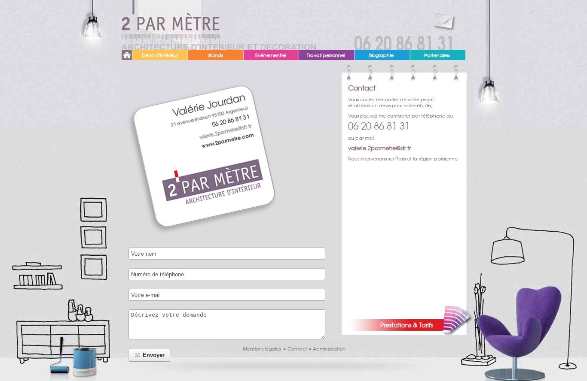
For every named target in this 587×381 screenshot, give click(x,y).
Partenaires (437, 54)
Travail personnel (326, 54)
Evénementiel (270, 54)
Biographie (381, 54)
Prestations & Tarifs (406, 325)
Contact (297, 348)
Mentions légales (262, 348)
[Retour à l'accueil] (171, 25)
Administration (329, 348)
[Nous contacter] (446, 16)
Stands (215, 54)
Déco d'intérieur (160, 54)
